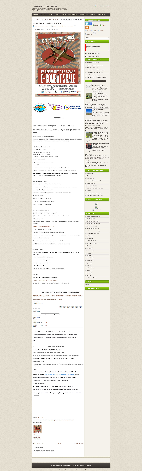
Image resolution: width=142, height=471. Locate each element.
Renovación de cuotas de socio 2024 (95, 70)
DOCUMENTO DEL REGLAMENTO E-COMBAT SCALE (45, 280)
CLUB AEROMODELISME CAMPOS (44, 6)
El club (43, 14)
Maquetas (89, 265)
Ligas (64, 14)
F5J (87, 245)
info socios (89, 258)
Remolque (89, 270)
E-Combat (89, 238)
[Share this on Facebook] (36, 417)
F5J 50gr (89, 248)
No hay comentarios (68, 26)
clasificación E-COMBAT (92, 223)
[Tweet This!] (38, 417)
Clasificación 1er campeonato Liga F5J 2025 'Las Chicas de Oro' (100, 133)
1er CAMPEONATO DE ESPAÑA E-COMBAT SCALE (47, 23)
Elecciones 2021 (83, 14)
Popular (88, 81)
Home (34, 19)
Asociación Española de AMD (94, 180)
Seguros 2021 (88, 119)
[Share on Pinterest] (42, 417)
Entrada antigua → (79, 443)
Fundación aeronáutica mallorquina (95, 188)
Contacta (94, 84)
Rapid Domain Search (90, 469)
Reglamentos (90, 268)
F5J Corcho (89, 250)
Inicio (59, 443)
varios (88, 275)
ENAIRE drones (90, 178)
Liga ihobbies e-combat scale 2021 (95, 65)
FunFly (88, 255)
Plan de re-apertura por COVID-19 (93, 56)
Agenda (57, 14)
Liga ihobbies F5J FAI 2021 (93, 62)
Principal (36, 14)
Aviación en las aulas (91, 185)
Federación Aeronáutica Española (95, 195)
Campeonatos (72, 14)
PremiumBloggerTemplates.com (78, 469)
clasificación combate (92, 221)
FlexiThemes (54, 469)
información (89, 260)
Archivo (102, 81)
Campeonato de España (43, 19)
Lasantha (68, 469)
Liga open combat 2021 (92, 67)
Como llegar (88, 103)
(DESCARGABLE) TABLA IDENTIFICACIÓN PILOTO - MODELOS (47, 299)
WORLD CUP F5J (90, 277)
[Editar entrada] (74, 26)
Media (92, 14)
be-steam (89, 190)
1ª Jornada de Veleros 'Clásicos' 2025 (98, 110)
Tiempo (50, 14)
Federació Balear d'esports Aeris (94, 193)
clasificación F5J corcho (92, 231)
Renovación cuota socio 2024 (92, 53)
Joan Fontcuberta (86, 465)
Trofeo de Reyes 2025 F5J (98, 93)
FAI (87, 253)
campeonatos (90, 218)
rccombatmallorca (91, 173)
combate (89, 236)
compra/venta (101, 14)
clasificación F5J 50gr (92, 228)
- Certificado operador (91, 47)
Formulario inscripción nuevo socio (95, 72)
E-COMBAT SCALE (53, 19)
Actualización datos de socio (94, 74)
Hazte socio (88, 154)
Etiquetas (95, 81)
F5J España (89, 175)
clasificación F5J (91, 226)
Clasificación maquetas (92, 233)
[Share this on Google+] (40, 417)
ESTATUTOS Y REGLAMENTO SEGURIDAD (96, 77)
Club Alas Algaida (91, 183)
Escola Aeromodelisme (92, 243)
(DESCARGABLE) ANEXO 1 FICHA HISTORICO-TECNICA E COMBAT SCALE (58, 296)
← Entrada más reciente (38, 443)
